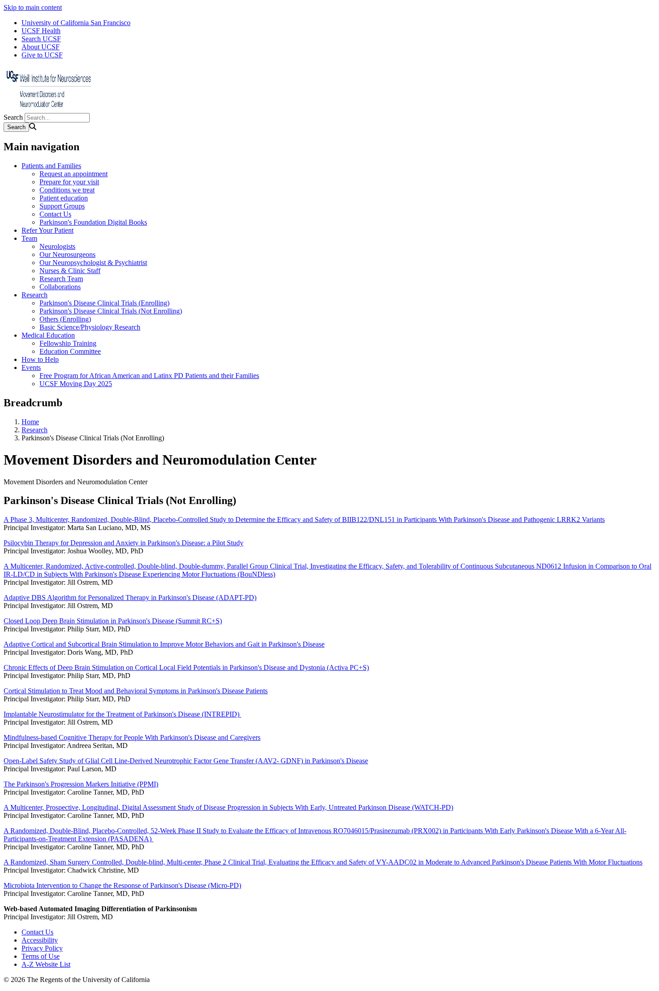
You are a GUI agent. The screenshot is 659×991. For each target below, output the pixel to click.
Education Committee (70, 351)
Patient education (63, 198)
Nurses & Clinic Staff (69, 270)
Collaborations (60, 287)
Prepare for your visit (69, 182)
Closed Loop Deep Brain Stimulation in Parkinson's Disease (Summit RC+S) (113, 621)
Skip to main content (33, 7)
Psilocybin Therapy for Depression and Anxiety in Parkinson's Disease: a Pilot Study (123, 543)
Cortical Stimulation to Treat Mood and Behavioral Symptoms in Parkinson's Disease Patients (136, 691)
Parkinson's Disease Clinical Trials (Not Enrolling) (110, 311)
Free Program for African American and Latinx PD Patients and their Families (149, 375)
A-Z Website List (46, 964)
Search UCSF (41, 39)
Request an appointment (73, 174)
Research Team (61, 279)
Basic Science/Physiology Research (89, 327)
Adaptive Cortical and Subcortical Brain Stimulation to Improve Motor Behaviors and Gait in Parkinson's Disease (164, 644)
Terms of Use (41, 956)
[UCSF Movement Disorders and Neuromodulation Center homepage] (48, 109)
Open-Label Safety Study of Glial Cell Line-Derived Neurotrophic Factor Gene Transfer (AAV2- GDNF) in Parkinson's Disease (186, 761)
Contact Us (55, 214)
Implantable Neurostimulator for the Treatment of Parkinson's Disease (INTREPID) (122, 714)
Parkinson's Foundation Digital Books (93, 222)
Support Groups (62, 206)
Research (35, 295)
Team (29, 238)
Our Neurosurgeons (67, 254)
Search (13, 117)
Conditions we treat (67, 190)
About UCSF (41, 47)
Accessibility (40, 940)
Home (30, 422)
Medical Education (48, 335)
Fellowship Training (67, 343)
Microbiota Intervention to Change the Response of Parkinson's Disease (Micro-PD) (122, 885)
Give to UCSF (42, 55)
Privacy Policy (42, 948)
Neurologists (57, 246)
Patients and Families (51, 166)
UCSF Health (41, 31)
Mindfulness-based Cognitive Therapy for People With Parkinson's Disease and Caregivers (132, 737)
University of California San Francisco (76, 22)
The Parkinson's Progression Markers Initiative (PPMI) (81, 784)
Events (31, 367)
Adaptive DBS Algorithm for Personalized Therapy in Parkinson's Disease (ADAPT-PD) (130, 597)
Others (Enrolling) (65, 319)
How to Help (40, 359)
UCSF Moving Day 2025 (75, 383)
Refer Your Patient (48, 230)
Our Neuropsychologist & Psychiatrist (93, 262)
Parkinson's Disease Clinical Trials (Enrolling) (104, 303)
